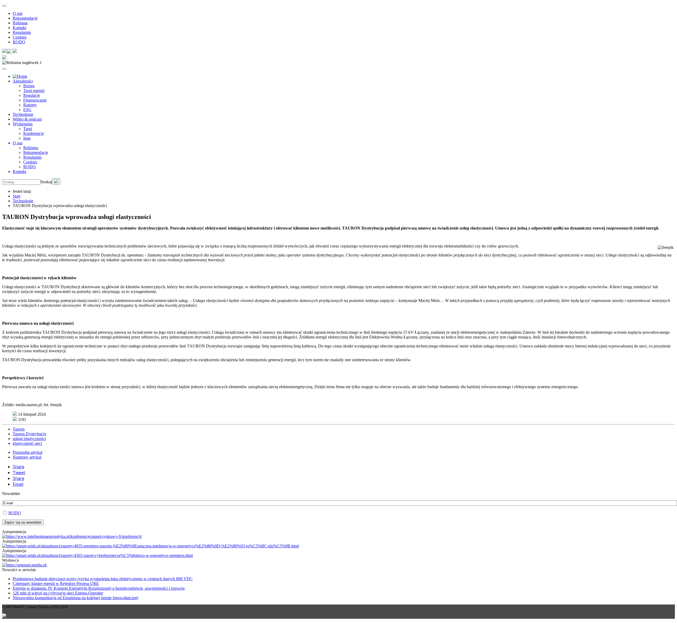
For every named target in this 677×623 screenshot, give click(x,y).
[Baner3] (24, 565)
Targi (27, 128)
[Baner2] (97, 555)
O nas (17, 13)
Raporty (30, 105)
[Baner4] (72, 536)
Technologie (23, 114)
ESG (27, 109)
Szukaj (46, 182)
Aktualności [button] (23, 81)
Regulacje (31, 95)
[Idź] (56, 181)
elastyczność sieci (27, 443)
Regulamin (22, 32)
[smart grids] (20, 76)
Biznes (29, 86)
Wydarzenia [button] (23, 124)
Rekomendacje (25, 18)
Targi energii (33, 90)
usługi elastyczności (29, 438)
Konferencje (33, 133)
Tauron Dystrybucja (29, 434)
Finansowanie (35, 100)
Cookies (19, 37)
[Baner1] (150, 546)
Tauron (19, 429)
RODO (19, 42)
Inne (27, 138)
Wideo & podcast (27, 119)
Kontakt (19, 27)
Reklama (20, 23)
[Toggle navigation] (4, 6)
